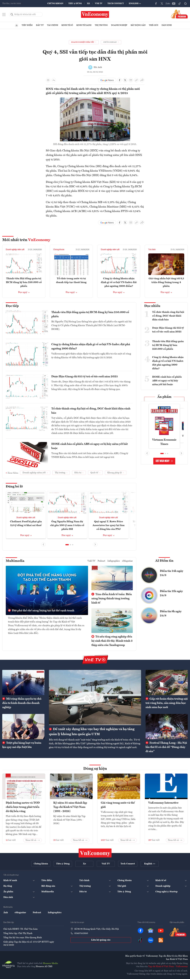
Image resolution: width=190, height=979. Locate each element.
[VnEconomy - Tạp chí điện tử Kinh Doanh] (95, 853)
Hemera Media (50, 963)
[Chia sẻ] (142, 80)
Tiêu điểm (27, 25)
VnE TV (98, 3)
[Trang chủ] (16, 25)
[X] (162, 3)
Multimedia (15, 561)
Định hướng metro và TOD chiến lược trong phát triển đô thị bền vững (23, 807)
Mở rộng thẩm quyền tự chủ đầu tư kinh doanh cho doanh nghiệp (21, 703)
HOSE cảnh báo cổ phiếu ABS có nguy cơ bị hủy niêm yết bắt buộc (89, 446)
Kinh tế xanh (83, 25)
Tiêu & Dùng (75, 3)
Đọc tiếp (12, 306)
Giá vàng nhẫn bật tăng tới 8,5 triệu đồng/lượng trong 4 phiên (166, 282)
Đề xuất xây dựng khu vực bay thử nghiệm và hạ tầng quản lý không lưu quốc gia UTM (91, 732)
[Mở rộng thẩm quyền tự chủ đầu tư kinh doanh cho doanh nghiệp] (23, 682)
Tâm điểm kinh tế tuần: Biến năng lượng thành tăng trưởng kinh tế (111, 598)
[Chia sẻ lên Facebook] (119, 80)
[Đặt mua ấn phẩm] (179, 13)
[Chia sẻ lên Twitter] (125, 80)
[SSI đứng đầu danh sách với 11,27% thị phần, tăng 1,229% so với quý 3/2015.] (95, 99)
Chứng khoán (55, 3)
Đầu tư (40, 25)
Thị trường (101, 25)
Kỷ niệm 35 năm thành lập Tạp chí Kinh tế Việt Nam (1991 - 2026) (70, 807)
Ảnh (5, 913)
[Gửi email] (131, 80)
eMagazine (127, 561)
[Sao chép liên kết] (136, 80)
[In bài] (48, 80)
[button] (67, 544)
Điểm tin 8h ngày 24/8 (171, 613)
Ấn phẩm (164, 397)
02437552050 (81, 933)
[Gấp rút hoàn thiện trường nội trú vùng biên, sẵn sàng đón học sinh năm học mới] (167, 682)
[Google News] (185, 3)
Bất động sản (138, 25)
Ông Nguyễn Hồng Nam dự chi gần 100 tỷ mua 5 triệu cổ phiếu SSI (67, 525)
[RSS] (161, 940)
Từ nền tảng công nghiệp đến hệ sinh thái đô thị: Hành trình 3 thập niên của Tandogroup (111, 641)
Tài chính (52, 25)
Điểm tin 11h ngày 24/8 (171, 593)
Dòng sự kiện (95, 769)
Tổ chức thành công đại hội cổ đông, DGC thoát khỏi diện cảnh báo (90, 410)
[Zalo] (168, 3)
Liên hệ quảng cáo (100, 940)
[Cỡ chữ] (53, 80)
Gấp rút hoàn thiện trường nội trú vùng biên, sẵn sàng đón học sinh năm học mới (167, 703)
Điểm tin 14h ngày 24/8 (171, 573)
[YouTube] (173, 3)
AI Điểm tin (164, 561)
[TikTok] (179, 3)
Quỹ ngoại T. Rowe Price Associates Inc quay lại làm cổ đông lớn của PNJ (108, 525)
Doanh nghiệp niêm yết (15, 250)
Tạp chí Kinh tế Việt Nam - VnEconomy (168, 966)
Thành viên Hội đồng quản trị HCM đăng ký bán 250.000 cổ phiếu (24, 282)
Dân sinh (167, 25)
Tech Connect (115, 3)
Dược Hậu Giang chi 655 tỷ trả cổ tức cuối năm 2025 (84, 376)
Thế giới (153, 25)
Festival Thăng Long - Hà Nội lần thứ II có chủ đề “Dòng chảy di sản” (166, 747)
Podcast (101, 561)
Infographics (113, 561)
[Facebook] (156, 3)
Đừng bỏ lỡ (14, 486)
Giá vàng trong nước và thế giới (118, 805)
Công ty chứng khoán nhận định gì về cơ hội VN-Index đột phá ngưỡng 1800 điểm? (119, 282)
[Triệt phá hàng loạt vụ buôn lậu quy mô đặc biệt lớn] (23, 726)
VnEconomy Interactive (163, 802)
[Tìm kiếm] (12, 14)
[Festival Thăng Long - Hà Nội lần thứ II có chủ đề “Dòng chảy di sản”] (167, 726)
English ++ (135, 3)
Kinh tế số (67, 25)
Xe (88, 3)
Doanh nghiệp (119, 25)
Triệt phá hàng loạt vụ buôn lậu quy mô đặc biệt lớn (21, 745)
